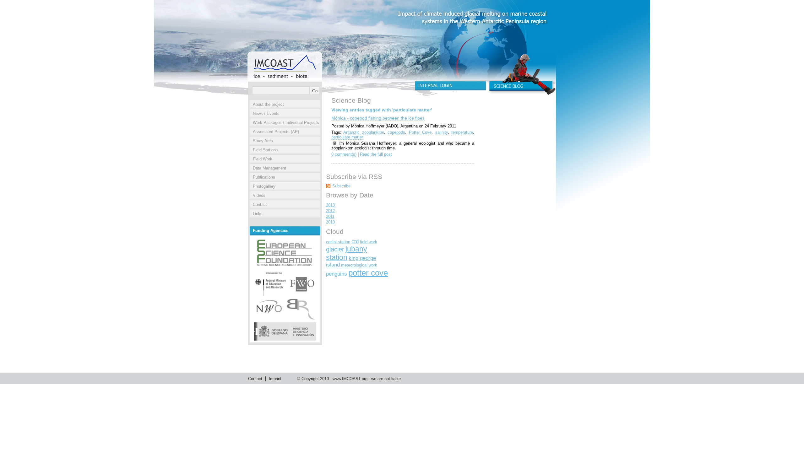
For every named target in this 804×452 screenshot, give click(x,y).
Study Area (263, 140)
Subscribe (341, 186)
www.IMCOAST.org (350, 378)
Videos (259, 195)
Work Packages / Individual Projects (286, 122)
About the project (268, 104)
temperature (462, 132)
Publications (264, 177)
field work (368, 241)
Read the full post (376, 154)
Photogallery (264, 186)
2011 (330, 216)
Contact (260, 204)
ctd (355, 242)
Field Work (262, 159)
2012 (330, 210)
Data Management (269, 168)
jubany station (346, 253)
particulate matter (347, 137)
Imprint (275, 378)
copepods (396, 132)
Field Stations (265, 150)
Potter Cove (420, 132)
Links (258, 213)
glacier (335, 249)
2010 (330, 222)
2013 (330, 205)
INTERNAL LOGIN (435, 85)
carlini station (338, 241)
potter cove (368, 272)
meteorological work (359, 265)
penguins (336, 274)
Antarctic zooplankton (363, 132)
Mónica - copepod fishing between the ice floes (378, 118)
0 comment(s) (343, 154)
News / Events (266, 113)
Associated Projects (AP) (276, 131)
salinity (441, 132)
